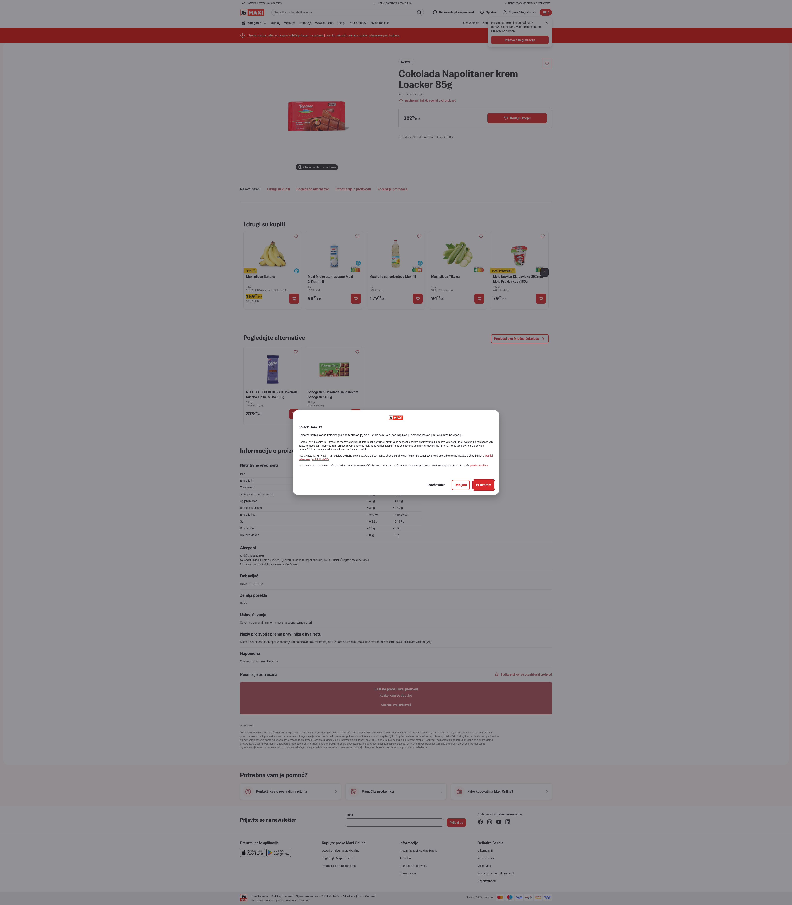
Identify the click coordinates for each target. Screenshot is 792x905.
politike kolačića (479, 465)
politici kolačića (320, 459)
